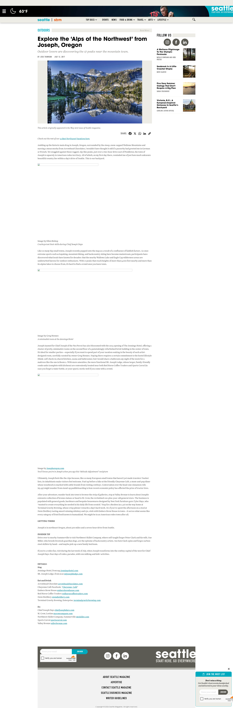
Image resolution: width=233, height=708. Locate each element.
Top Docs (90, 19)
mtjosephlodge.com (73, 573)
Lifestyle (162, 19)
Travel (140, 19)
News (114, 19)
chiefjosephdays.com (64, 610)
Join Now (80, 651)
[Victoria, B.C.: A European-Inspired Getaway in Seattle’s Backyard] (176, 106)
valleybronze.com (59, 623)
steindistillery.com (60, 597)
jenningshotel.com (69, 570)
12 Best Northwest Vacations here (75, 138)
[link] (95, 30)
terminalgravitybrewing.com (87, 600)
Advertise (116, 682)
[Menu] (4, 11)
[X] (135, 134)
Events (105, 19)
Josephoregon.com (55, 468)
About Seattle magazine (116, 677)
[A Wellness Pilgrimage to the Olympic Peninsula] (176, 55)
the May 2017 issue (75, 128)
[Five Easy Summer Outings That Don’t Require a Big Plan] (176, 89)
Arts (150, 19)
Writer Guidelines (116, 698)
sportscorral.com (59, 620)
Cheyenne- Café (69, 587)
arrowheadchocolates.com (70, 583)
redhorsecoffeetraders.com (75, 593)
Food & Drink (126, 19)
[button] (96, 20)
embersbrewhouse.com (68, 590)
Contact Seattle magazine (116, 687)
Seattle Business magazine (116, 693)
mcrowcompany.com (63, 613)
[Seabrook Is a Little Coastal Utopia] (176, 72)
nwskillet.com (82, 616)
